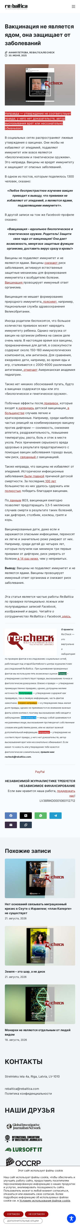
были (27, 476)
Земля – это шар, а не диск (25, 971)
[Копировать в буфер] (26, 825)
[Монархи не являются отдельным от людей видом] (40, 1004)
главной (38, 476)
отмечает (30, 370)
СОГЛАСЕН (13, 1214)
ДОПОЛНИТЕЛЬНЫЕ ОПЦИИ (23, 1220)
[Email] (11, 825)
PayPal (40, 772)
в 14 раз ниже (27, 558)
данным (15, 500)
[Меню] (73, 6)
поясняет (49, 301)
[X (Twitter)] (26, 815)
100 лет (50, 481)
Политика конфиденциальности (28, 1093)
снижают (51, 263)
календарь (26, 408)
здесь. (66, 616)
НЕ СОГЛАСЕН (37, 1214)
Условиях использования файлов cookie (45, 1200)
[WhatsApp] (41, 815)
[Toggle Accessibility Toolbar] (71, 1218)
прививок (50, 403)
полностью (13, 491)
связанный (28, 457)
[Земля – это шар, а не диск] (40, 946)
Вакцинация (14, 282)
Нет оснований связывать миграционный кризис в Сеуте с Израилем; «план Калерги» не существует (38, 908)
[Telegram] (55, 815)
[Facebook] (11, 815)
